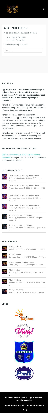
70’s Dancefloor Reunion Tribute (21, 262)
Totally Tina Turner (16, 290)
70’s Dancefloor (15, 247)
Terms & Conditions (35, 405)
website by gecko (24, 400)
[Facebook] (23, 409)
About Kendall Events (14, 405)
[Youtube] (26, 409)
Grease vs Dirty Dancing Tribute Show (24, 176)
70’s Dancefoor (15, 270)
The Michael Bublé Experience (20, 215)
